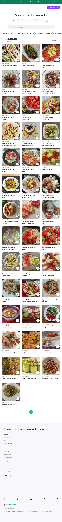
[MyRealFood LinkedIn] (31, 499)
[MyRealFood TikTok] (44, 499)
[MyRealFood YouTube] (57, 499)
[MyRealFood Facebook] (4, 499)
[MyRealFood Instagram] (17, 499)
